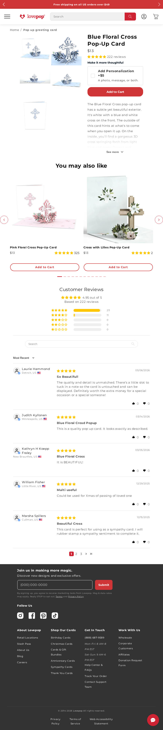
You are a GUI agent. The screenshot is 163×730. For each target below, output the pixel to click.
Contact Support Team (96, 684)
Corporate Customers (125, 646)
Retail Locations (27, 637)
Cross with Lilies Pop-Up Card (106, 247)
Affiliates (124, 654)
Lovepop (78, 710)
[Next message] (159, 4)
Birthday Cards (60, 637)
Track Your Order (96, 676)
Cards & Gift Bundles (58, 652)
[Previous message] (4, 4)
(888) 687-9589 (94, 637)
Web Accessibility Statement (101, 721)
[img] (66, 371)
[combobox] (93, 17)
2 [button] (76, 554)
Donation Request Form (130, 663)
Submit (103, 585)
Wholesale (125, 637)
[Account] (144, 16)
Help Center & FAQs (94, 667)
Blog (20, 656)
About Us (23, 649)
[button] (7, 16)
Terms (59, 596)
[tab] (59, 276)
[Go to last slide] (4, 220)
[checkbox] (115, 75)
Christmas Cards (62, 643)
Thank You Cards (62, 673)
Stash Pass (24, 643)
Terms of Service (75, 721)
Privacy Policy (75, 596)
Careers (22, 662)
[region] (81, 423)
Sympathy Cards (61, 666)
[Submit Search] (130, 17)
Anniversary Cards (63, 660)
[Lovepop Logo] (32, 16)
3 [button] (81, 554)
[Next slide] (159, 220)
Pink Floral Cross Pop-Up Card (33, 247)
